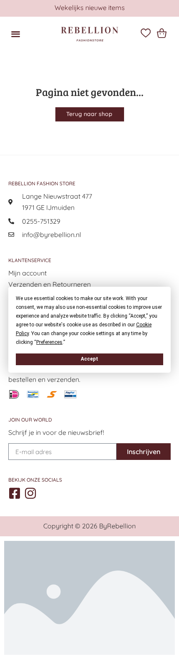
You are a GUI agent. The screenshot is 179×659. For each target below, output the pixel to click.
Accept (89, 359)
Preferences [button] (49, 342)
